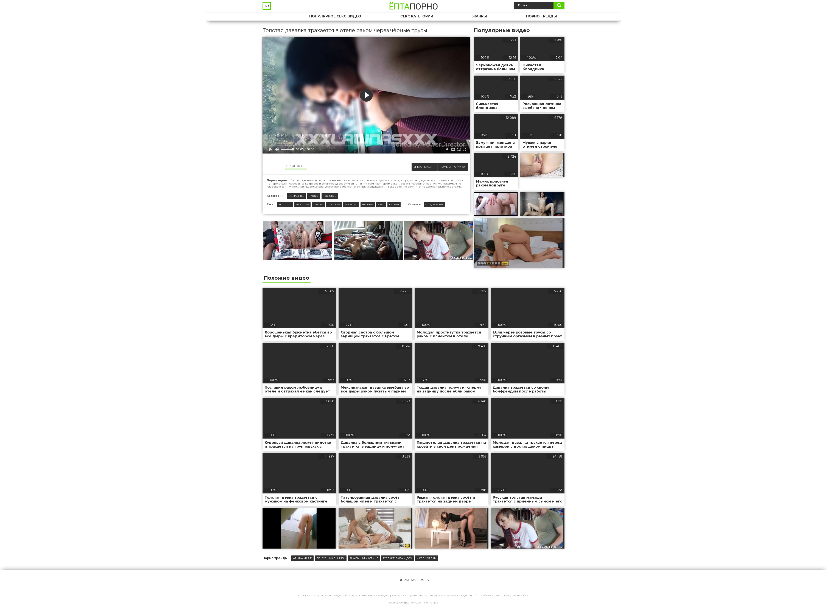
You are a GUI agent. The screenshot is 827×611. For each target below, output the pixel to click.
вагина (367, 204)
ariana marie (302, 558)
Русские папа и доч (397, 558)
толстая (285, 204)
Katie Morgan (426, 558)
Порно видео (270, 16)
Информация (424, 166)
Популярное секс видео (335, 16)
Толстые (329, 195)
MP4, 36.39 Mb (434, 204)
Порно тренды (541, 16)
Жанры (479, 16)
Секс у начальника (331, 558)
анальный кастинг (364, 558)
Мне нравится (269, 167)
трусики (334, 204)
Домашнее (296, 195)
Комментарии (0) (453, 166)
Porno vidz (431, 602)
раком (318, 204)
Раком (314, 195)
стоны (394, 204)
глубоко (351, 204)
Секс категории (416, 16)
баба (381, 204)
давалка (302, 204)
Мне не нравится (278, 167)
